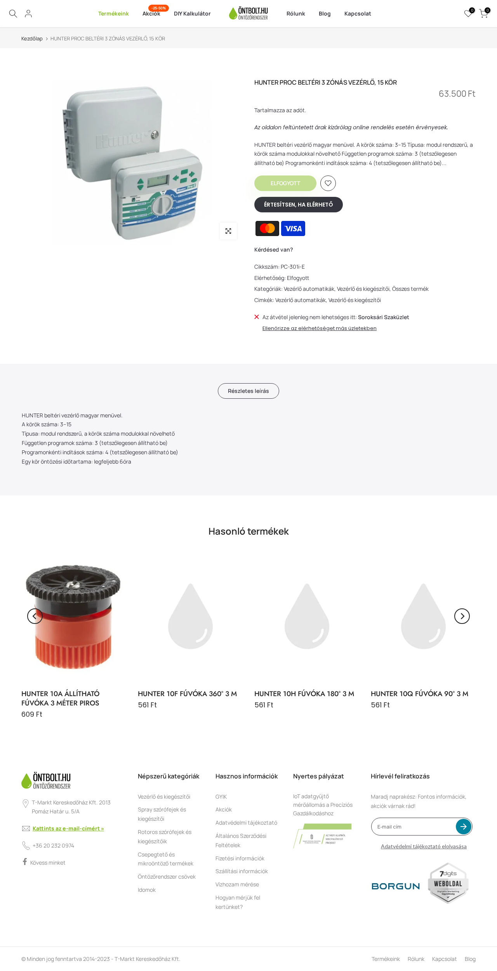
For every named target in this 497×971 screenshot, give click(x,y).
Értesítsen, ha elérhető (298, 204)
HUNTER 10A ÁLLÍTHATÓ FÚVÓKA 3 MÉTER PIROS (60, 698)
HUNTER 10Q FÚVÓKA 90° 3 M (419, 694)
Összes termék (410, 288)
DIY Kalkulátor (192, 13)
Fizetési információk (239, 858)
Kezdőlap (32, 38)
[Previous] (35, 616)
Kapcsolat (357, 13)
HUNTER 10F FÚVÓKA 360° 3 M (187, 694)
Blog (325, 13)
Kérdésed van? (273, 249)
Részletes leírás (248, 390)
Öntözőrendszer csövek (167, 876)
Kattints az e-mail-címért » (68, 828)
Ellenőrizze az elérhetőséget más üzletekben (319, 328)
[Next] (462, 616)
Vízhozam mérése (237, 884)
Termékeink (113, 13)
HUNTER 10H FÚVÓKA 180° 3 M (304, 694)
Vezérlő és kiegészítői (363, 288)
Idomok (147, 889)
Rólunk (296, 13)
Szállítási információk (241, 871)
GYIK (221, 796)
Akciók (154, 13)
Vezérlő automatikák (309, 288)
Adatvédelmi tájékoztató (246, 822)
